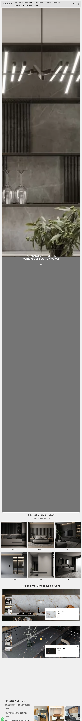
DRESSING (14, 579)
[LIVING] (68, 535)
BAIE (68, 579)
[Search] (73, 4)
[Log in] (76, 4)
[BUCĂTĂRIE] (14, 535)
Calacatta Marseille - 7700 (62, 648)
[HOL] (41, 565)
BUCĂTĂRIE (14, 549)
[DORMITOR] (41, 535)
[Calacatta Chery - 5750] (51, 614)
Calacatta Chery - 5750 (61, 611)
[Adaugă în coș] (58, 616)
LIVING (68, 549)
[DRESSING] (14, 565)
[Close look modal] (77, 610)
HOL (41, 579)
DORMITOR (41, 549)
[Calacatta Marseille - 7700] (51, 651)
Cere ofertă (41, 264)
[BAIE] (68, 565)
